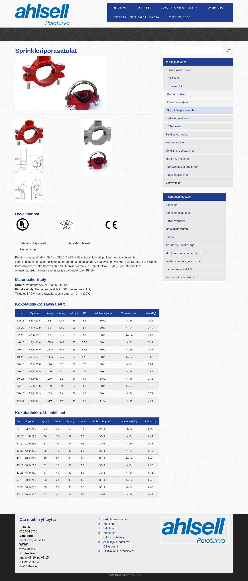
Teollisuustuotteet (177, 61)
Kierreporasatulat (178, 102)
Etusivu (120, 7)
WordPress (135, 574)
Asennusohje (27, 249)
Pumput (170, 237)
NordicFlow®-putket (178, 70)
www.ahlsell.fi (28, 548)
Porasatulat (175, 86)
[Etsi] (229, 50)
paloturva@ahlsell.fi (32, 540)
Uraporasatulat (176, 94)
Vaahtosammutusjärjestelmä (184, 261)
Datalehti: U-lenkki (80, 243)
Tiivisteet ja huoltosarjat (180, 244)
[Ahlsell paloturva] (42, 18)
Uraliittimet (172, 78)
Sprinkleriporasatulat (181, 110)
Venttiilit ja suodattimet (180, 150)
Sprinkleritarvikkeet (178, 212)
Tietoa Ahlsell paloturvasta (136, 17)
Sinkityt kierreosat (177, 134)
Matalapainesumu (177, 228)
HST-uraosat (174, 126)
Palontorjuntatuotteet (179, 196)
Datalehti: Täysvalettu (33, 243)
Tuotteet (143, 7)
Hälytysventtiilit (175, 220)
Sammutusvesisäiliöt (179, 269)
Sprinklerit (172, 204)
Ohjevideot (216, 7)
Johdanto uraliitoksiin (179, 7)
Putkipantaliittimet (177, 174)
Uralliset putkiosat (177, 118)
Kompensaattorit (176, 142)
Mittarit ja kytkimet (177, 158)
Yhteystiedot (179, 17)
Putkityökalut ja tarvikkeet (182, 166)
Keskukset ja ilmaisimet (181, 277)
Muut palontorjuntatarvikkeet (183, 253)
